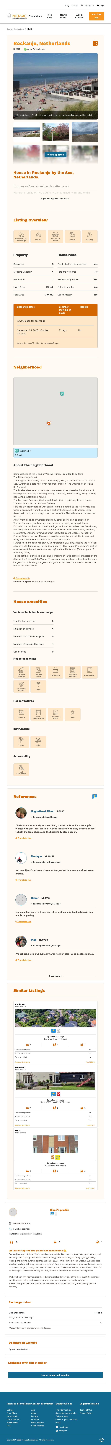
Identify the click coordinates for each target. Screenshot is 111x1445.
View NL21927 (90, 1188)
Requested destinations (22, 1062)
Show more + (55, 976)
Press (58, 1422)
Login (102, 6)
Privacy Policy (86, 1413)
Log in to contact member (55, 1375)
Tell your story (62, 1416)
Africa (33, 1413)
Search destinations (15, 29)
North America (37, 1422)
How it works (63, 16)
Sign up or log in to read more (55, 198)
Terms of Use (86, 1410)
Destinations (35, 16)
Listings (10, 1410)
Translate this (22, 578)
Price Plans (49, 16)
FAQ (9, 1426)
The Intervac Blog (63, 1410)
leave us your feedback (67, 1419)
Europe (34, 1416)
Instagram (63, 1430)
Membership (12, 1422)
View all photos (55, 154)
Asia (33, 1410)
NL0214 (30, 29)
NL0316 (45, 898)
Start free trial (96, 16)
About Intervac (79, 16)
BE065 (60, 811)
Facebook (63, 1427)
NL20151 (49, 856)
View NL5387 (90, 1125)
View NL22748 (90, 1062)
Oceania (35, 1419)
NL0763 (43, 939)
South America (37, 1426)
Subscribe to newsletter (66, 1413)
